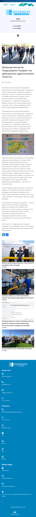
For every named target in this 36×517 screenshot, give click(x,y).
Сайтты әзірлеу (15, 514)
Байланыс (6, 406)
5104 (18, 19)
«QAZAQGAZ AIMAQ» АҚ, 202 (18, 507)
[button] (18, 35)
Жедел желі (6, 370)
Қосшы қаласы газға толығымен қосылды (17, 348)
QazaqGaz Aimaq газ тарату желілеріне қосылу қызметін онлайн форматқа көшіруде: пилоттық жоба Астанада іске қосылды (18, 323)
